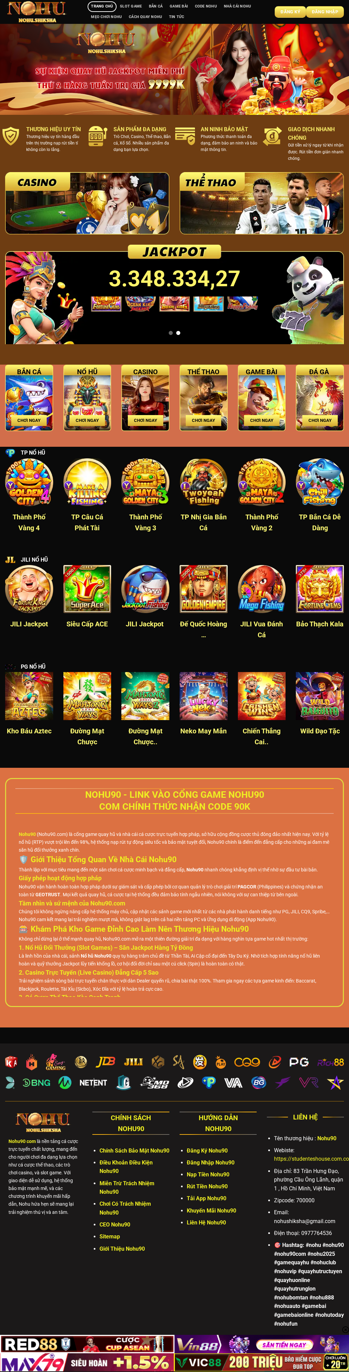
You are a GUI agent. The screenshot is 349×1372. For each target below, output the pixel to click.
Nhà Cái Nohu (237, 6)
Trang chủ (102, 6)
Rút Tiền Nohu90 (207, 1186)
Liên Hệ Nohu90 (206, 1222)
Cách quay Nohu (145, 17)
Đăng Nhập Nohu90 (210, 1162)
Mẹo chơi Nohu (106, 17)
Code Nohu (206, 6)
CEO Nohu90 (115, 1224)
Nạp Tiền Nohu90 (208, 1174)
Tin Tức (176, 17)
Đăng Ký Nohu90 (207, 1150)
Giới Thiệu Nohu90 (122, 1249)
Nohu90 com (22, 1141)
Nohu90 (326, 1138)
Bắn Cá (156, 6)
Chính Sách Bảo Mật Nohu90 (134, 1150)
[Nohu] (41, 12)
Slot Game (131, 6)
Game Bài (179, 6)
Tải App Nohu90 (206, 1198)
